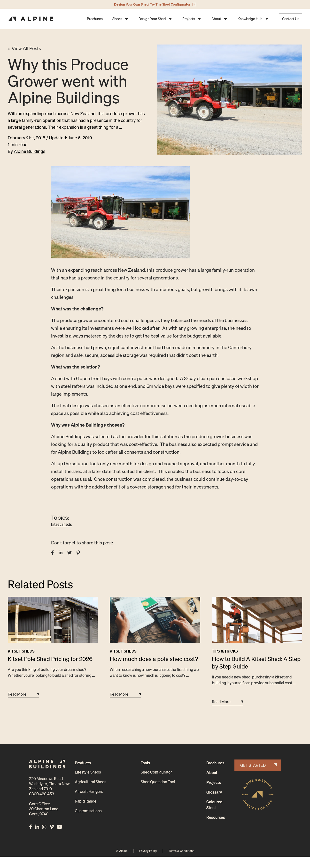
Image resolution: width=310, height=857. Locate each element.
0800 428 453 (41, 794)
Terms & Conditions (181, 851)
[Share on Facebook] (52, 552)
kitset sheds (61, 524)
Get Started (253, 765)
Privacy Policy (148, 851)
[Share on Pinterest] (78, 552)
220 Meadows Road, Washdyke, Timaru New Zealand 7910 (49, 783)
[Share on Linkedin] (60, 552)
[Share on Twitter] (69, 552)
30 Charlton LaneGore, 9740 (43, 811)
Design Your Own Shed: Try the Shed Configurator (152, 4)
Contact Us (290, 18)
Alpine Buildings (29, 151)
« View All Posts (24, 48)
